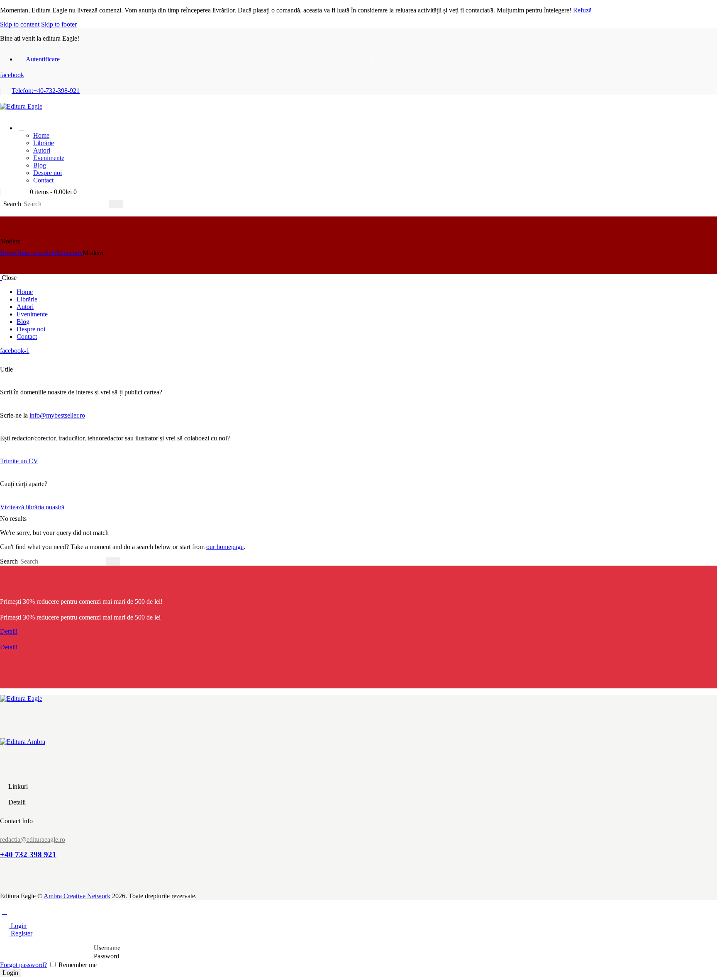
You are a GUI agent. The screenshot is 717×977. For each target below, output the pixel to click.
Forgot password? (23, 964)
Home (8, 252)
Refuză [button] (582, 10)
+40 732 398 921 (28, 854)
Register (20, 933)
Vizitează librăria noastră (32, 506)
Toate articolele (36, 252)
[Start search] (116, 204)
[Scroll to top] (4, 911)
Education (69, 252)
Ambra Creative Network (77, 895)
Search (12, 203)
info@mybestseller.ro (57, 415)
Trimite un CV (19, 460)
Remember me (77, 964)
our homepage (225, 546)
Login (18, 925)
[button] (4, 113)
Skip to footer (59, 24)
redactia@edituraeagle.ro (32, 839)
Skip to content (19, 24)
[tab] (358, 926)
